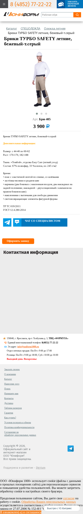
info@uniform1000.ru (28, 346)
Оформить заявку (18, 241)
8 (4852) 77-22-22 (31, 4)
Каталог (8, 379)
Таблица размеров (13, 408)
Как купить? (10, 417)
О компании (10, 374)
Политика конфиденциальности (19, 427)
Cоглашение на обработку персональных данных (20, 433)
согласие (69, 498)
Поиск (7, 388)
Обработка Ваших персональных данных (48, 501)
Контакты (9, 398)
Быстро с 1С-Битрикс (59, 508)
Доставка (8, 403)
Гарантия (8, 413)
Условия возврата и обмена (17, 422)
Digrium (40, 467)
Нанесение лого (11, 384)
